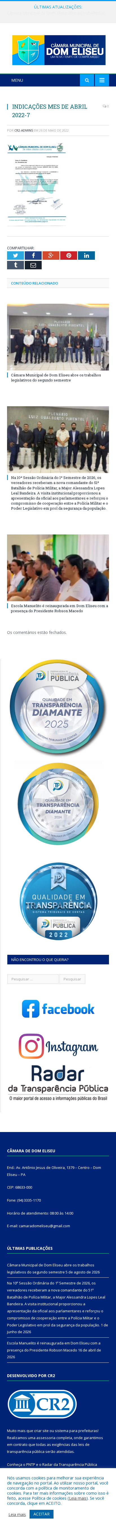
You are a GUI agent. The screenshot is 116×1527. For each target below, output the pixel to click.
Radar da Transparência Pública (69, 1464)
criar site (41, 1430)
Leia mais (77, 1498)
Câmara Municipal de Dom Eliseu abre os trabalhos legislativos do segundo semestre (56, 377)
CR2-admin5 (23, 130)
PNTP (30, 1464)
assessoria (45, 1437)
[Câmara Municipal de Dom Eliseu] (58, 49)
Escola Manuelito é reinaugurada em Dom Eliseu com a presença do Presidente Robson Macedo (59, 608)
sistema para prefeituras (76, 1430)
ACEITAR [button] (42, 1514)
